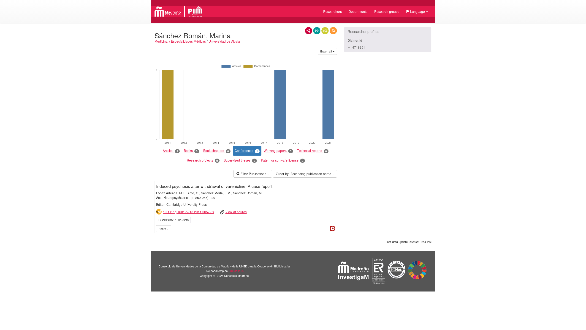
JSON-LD (316, 30)
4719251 (358, 47)
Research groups (386, 11)
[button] (417, 11)
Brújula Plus (236, 271)
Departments (358, 11)
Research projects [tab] (202, 160)
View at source (236, 211)
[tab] (387, 31)
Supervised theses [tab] (239, 160)
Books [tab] (191, 150)
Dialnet (332, 228)
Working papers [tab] (277, 150)
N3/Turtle (325, 30)
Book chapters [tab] (216, 150)
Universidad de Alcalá (224, 41)
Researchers (332, 11)
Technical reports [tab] (312, 150)
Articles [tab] (170, 150)
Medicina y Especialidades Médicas (180, 41)
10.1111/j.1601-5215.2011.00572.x (188, 211)
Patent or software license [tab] (282, 160)
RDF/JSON (333, 30)
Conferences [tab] (246, 150)
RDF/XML (308, 30)
